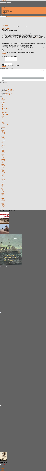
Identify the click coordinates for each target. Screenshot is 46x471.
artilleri (3, 98)
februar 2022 (3, 157)
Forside (2, 4)
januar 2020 (3, 171)
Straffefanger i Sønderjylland (5, 12)
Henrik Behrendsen (37, 37)
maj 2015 (2, 202)
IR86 (3, 111)
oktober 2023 (3, 146)
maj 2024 (2, 142)
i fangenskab (3, 109)
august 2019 (3, 174)
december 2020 (3, 165)
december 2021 (3, 158)
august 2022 (3, 154)
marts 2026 (3, 130)
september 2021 (3, 160)
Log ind (2, 467)
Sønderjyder (6, 25)
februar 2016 (3, 197)
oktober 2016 (3, 193)
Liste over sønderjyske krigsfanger (6, 9)
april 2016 (3, 196)
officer (2, 118)
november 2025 (3, 132)
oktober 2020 (3, 166)
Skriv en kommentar (9, 28)
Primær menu (2, 3)
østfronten (3, 127)
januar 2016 (3, 198)
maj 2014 (2, 209)
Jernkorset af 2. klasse (4, 112)
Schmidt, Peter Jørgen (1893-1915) (8, 93)
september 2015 (3, 200)
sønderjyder (5, 124)
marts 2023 (3, 150)
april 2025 (3, 136)
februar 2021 (3, 164)
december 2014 (3, 205)
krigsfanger (4, 115)
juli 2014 (2, 208)
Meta (1, 466)
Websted (3, 64)
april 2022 (3, 156)
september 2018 (3, 180)
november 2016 (3, 192)
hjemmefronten (4, 53)
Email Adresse (3, 71)
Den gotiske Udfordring (8, 87)
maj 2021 (2, 162)
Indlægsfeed (3, 468)
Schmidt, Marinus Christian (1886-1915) (10, 90)
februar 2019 (3, 177)
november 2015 (3, 199)
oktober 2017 (3, 186)
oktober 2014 (3, 206)
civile (3, 100)
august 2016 (3, 194)
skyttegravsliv (4, 121)
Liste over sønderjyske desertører (6, 10)
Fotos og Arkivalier (3, 5)
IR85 (3, 110)
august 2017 (3, 187)
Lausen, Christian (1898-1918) (9, 88)
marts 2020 (3, 170)
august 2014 (3, 207)
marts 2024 (3, 143)
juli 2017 (2, 188)
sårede (4, 123)
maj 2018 (2, 182)
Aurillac (3, 99)
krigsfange (5, 114)
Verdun (3, 126)
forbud (3, 104)
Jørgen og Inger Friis (5, 113)
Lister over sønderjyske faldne (6, 8)
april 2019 (3, 176)
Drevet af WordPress (2, 470)
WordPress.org (3, 469)
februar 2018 (3, 184)
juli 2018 (2, 181)
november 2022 (3, 152)
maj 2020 (2, 169)
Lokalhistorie (3, 14)
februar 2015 (3, 204)
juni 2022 (2, 155)
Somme (3, 122)
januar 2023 (3, 151)
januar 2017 (3, 191)
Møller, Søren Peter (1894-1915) (9, 89)
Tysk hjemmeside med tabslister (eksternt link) (7, 11)
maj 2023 (2, 149)
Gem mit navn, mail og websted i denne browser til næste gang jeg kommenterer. (11, 65)
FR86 (3, 106)
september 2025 (3, 133)
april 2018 (3, 183)
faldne (2, 53)
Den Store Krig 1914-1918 (5, 2)
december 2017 (3, 185)
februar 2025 (3, 137)
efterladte (3, 102)
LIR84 (3, 117)
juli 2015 (2, 201)
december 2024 (3, 138)
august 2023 (3, 147)
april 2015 (3, 203)
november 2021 (3, 159)
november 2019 (3, 172)
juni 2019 (2, 175)
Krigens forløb (4, 13)
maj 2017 (2, 189)
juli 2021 (2, 161)
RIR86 (3, 120)
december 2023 (3, 145)
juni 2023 (2, 148)
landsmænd (3, 116)
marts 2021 (3, 163)
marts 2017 (3, 190)
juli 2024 (2, 141)
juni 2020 (2, 168)
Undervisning (4, 7)
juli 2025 (2, 134)
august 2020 (3, 167)
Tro (2, 125)
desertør (3, 101)
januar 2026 (3, 131)
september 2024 (3, 140)
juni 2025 (2, 135)
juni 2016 (2, 195)
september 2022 (3, 153)
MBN (5, 28)
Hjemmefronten (3, 25)
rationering (4, 119)
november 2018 (3, 179)
